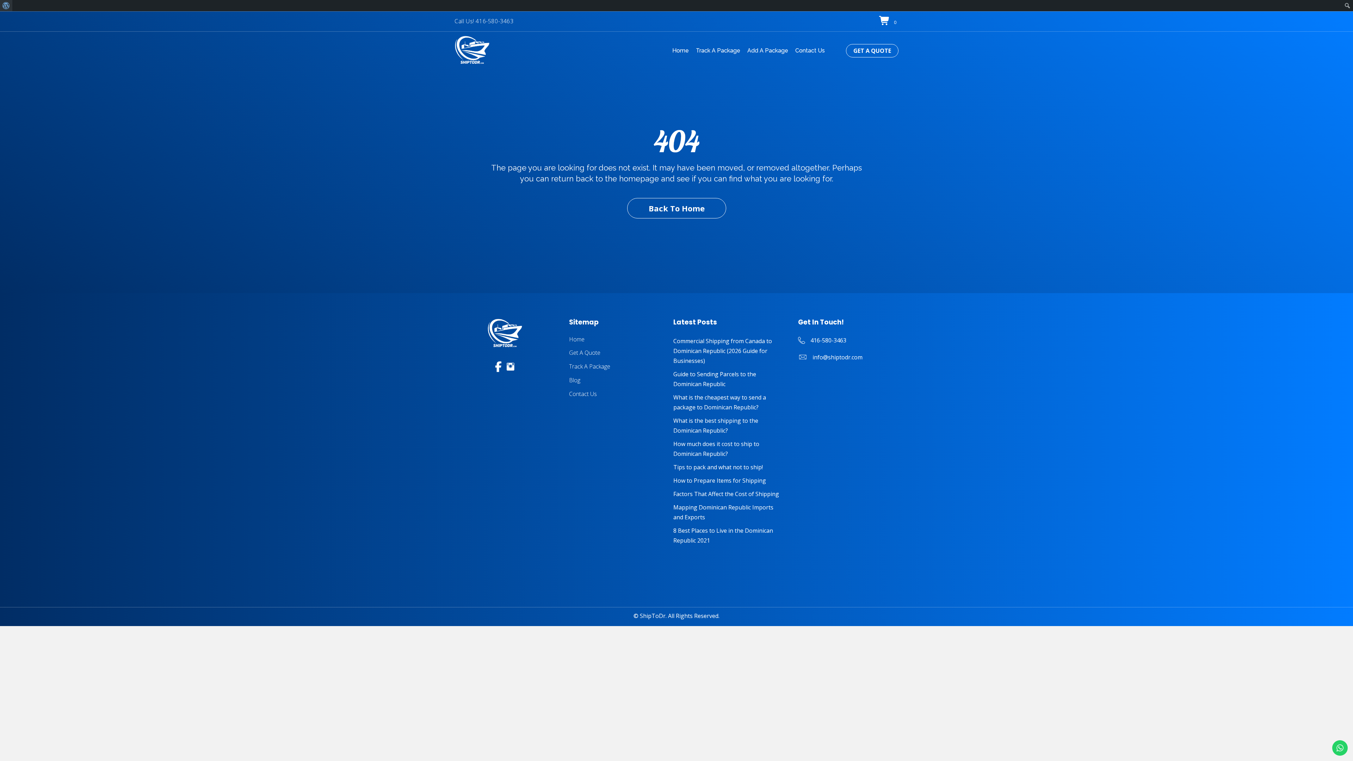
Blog (574, 380)
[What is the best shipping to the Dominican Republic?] (728, 425)
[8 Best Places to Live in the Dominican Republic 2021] (728, 535)
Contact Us (583, 394)
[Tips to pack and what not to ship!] (728, 467)
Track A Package (589, 366)
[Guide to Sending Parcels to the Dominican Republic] (728, 379)
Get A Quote (584, 353)
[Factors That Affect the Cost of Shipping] (728, 494)
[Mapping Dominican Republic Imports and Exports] (728, 512)
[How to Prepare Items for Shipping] (728, 480)
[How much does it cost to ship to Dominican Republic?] (728, 448)
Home (577, 339)
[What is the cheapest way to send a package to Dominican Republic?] (728, 402)
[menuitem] (6, 5)
